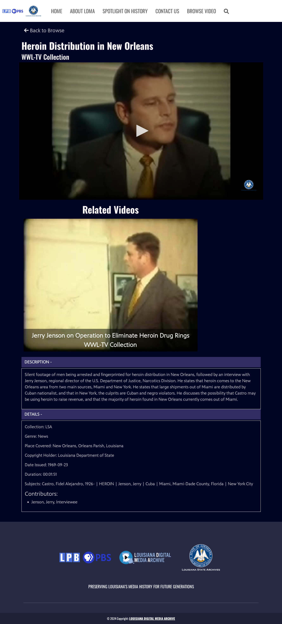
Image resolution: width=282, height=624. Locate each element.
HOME (56, 11)
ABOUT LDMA (82, 11)
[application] (141, 131)
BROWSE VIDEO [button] (201, 11)
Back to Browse (46, 30)
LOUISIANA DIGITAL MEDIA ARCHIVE (152, 618)
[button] (226, 11)
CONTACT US (167, 11)
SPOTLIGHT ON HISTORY (125, 11)
